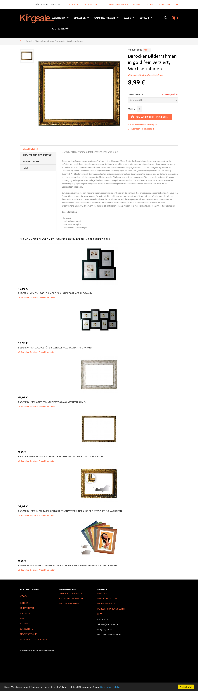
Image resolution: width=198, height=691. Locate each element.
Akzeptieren (186, 686)
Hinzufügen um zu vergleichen (143, 129)
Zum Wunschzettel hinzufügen (143, 125)
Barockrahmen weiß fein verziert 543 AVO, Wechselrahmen (52, 402)
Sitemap (23, 624)
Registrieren (165, 4)
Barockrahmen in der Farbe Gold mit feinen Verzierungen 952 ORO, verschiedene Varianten (70, 511)
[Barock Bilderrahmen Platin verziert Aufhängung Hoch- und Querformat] (99, 429)
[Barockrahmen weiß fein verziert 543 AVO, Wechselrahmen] (99, 374)
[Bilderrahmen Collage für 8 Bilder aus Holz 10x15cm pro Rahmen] (99, 320)
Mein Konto (74, 4)
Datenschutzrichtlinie (110, 687)
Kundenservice (27, 608)
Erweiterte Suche (28, 634)
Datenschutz (26, 613)
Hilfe (99, 614)
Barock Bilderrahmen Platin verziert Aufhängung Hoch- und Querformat (60, 456)
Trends (136, 4)
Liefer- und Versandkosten (71, 593)
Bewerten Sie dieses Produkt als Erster (147, 75)
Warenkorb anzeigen (107, 598)
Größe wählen (135, 94)
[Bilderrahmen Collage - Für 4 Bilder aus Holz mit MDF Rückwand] (99, 265)
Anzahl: (131, 109)
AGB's (22, 618)
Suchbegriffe (26, 629)
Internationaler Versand (71, 598)
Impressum (25, 603)
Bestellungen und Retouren (33, 639)
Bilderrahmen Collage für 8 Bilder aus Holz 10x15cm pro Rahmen (55, 347)
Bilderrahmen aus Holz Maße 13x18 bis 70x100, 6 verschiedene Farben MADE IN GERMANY (67, 565)
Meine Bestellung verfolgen (111, 609)
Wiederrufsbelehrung (69, 604)
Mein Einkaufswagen (118, 4)
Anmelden (102, 593)
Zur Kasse (149, 4)
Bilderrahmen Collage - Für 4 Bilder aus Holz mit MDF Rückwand (55, 293)
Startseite (20, 41)
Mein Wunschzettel (94, 4)
